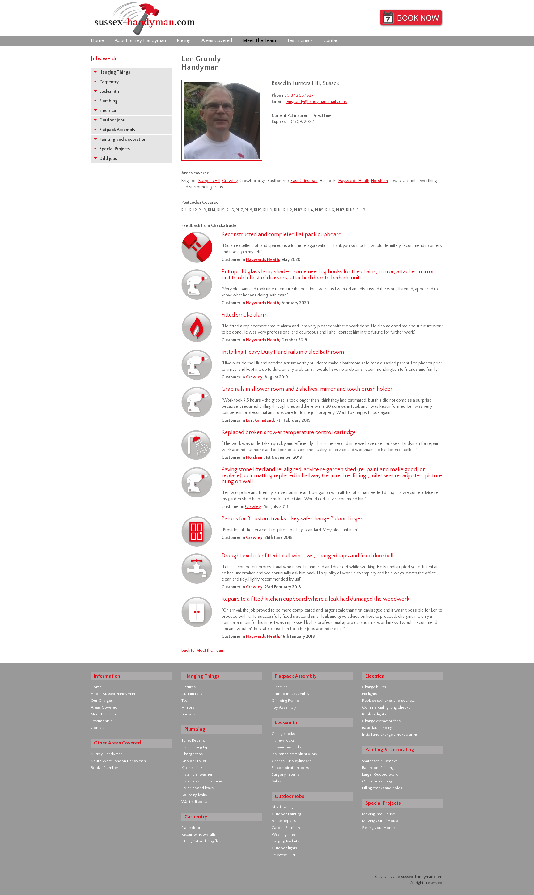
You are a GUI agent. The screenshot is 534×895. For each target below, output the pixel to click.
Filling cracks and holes (382, 788)
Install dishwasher (197, 774)
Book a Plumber (104, 767)
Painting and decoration (122, 139)
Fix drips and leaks (197, 788)
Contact (332, 40)
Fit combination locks (290, 767)
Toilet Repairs (193, 740)
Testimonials (300, 40)
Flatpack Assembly (116, 129)
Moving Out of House (380, 821)
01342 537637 (300, 95)
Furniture (279, 687)
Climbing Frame (285, 700)
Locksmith (108, 91)
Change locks (283, 733)
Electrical (107, 110)
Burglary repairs (285, 774)
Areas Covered (216, 40)
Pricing (184, 40)
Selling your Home (378, 827)
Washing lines (283, 834)
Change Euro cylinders (291, 761)
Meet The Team (259, 40)
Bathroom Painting (378, 767)
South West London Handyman (118, 761)
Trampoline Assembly (291, 694)
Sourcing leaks (194, 795)
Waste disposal (194, 801)
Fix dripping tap (195, 747)
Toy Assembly (284, 707)
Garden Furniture (286, 827)
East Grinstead (304, 180)
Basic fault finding (377, 728)
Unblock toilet (193, 761)
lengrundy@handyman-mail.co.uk (316, 101)
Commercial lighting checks (386, 707)
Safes (276, 781)
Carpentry (108, 81)
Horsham (379, 180)
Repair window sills (198, 834)
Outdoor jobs (111, 120)
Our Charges (102, 700)
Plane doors (191, 827)
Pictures (188, 687)
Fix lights (369, 694)
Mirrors (187, 707)
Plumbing (107, 101)
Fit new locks (283, 740)
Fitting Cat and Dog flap (201, 841)
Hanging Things (114, 72)
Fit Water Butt (283, 855)
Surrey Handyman (107, 754)
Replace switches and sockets (388, 700)
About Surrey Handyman (140, 40)
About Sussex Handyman (113, 694)
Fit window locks (287, 747)
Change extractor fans (381, 721)
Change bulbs (374, 687)
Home (97, 40)
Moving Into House (378, 814)
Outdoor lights (284, 848)
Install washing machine (201, 781)
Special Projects (114, 149)
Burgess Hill (209, 180)
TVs (184, 700)
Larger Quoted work (380, 774)
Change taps (192, 754)
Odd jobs (107, 158)
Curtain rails (191, 694)
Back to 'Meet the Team (202, 650)
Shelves (188, 714)
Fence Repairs (284, 821)
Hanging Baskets (285, 841)
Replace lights (374, 714)
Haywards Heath (353, 180)
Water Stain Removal (380, 761)
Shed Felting (282, 807)
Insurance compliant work (294, 754)
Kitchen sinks (192, 767)
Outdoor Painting (286, 814)
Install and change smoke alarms (390, 734)
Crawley (230, 180)
